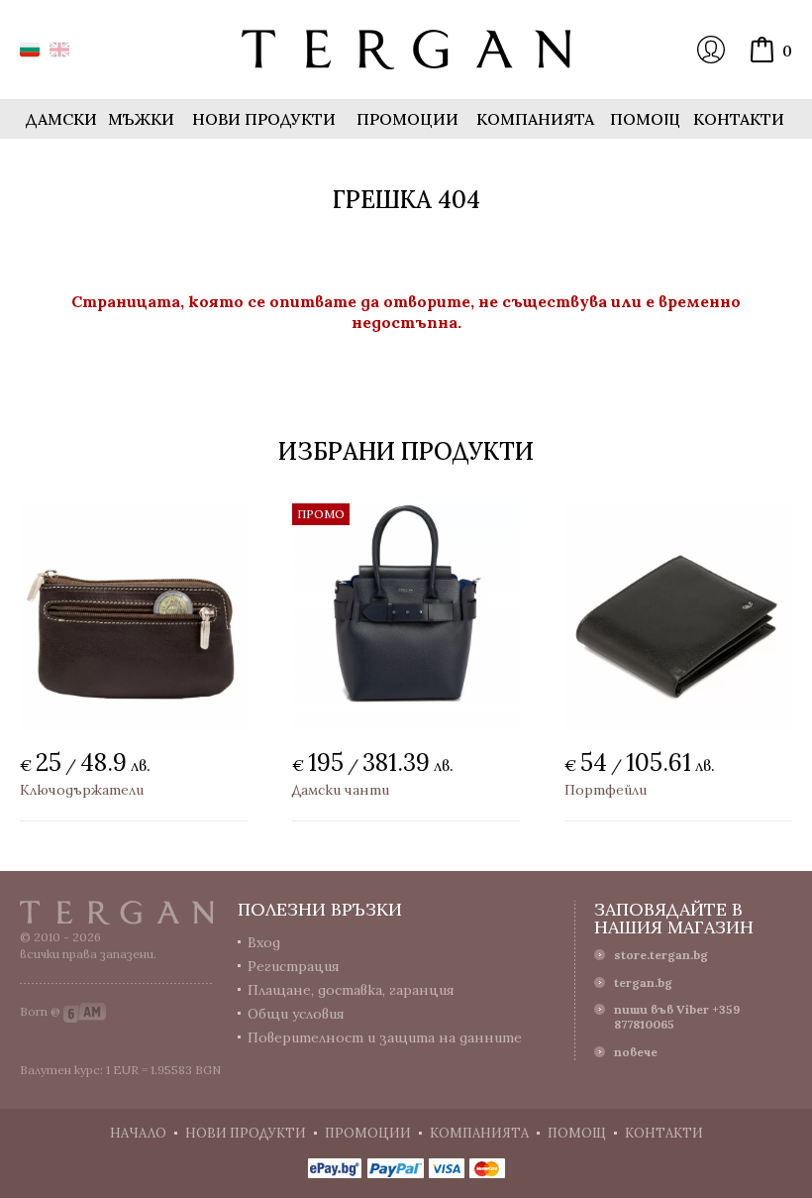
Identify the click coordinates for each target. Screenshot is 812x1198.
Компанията (535, 119)
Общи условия (296, 1014)
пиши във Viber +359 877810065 (677, 1017)
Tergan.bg (117, 913)
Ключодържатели (82, 790)
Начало (138, 1133)
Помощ (645, 119)
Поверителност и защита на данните (385, 1037)
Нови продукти (264, 119)
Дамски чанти (340, 790)
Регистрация (294, 966)
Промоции (407, 119)
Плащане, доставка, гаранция (351, 990)
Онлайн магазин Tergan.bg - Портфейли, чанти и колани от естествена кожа (406, 49)
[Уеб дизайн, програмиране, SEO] (84, 1011)
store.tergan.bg (661, 954)
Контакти (738, 119)
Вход (711, 49)
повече (636, 1051)
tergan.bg (643, 982)
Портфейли (605, 790)
